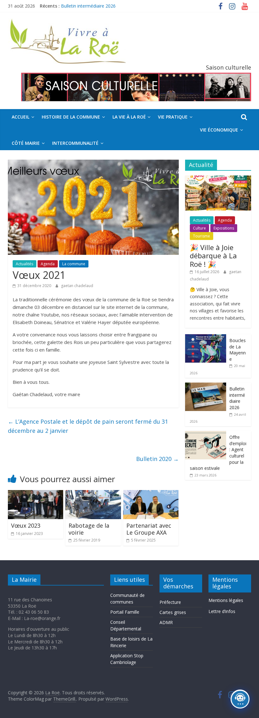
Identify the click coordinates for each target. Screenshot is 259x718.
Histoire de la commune (71, 117)
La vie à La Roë (129, 117)
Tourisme (201, 236)
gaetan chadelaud (77, 285)
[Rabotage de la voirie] (93, 493)
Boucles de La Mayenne (237, 349)
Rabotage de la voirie (89, 529)
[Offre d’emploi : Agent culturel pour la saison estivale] (205, 434)
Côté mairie (26, 143)
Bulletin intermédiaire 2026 (88, 6)
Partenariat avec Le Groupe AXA (148, 529)
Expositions (224, 228)
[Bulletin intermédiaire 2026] (205, 386)
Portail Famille (124, 612)
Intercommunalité (75, 143)
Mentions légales (225, 600)
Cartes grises (173, 612)
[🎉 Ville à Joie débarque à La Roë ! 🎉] (218, 179)
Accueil (20, 117)
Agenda (48, 264)
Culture (199, 228)
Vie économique (219, 130)
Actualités (24, 264)
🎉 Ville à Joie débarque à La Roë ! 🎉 (213, 255)
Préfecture (170, 602)
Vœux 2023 (25, 525)
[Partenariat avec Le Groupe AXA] (151, 493)
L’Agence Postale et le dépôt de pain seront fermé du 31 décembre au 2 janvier (88, 426)
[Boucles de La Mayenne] (205, 337)
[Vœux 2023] (35, 493)
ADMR (166, 622)
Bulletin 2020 (157, 459)
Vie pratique (173, 117)
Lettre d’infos (221, 611)
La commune (73, 264)
